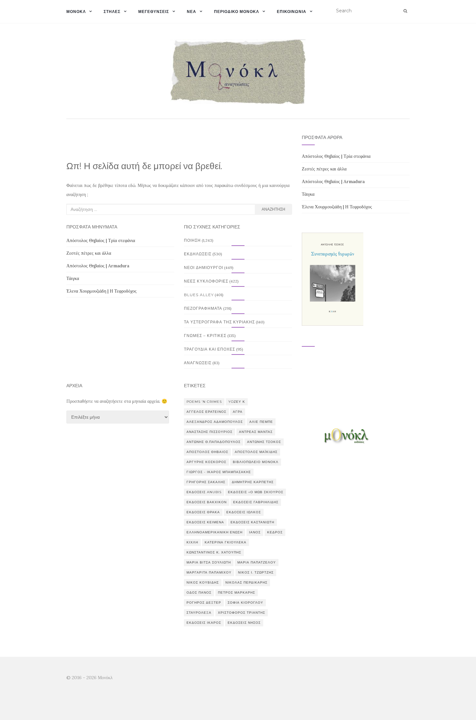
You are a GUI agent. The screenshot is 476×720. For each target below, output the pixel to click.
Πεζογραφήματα (203, 308)
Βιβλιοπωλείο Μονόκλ (255, 462)
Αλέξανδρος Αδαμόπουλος (215, 422)
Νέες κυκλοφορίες (206, 281)
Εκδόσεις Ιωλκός (243, 512)
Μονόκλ (76, 11)
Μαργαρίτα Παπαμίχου (209, 572)
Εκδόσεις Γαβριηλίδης (255, 502)
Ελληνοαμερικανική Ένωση (215, 532)
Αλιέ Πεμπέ (261, 422)
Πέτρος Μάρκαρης (236, 592)
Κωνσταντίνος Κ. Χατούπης (214, 552)
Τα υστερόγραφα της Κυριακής (219, 321)
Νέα (191, 11)
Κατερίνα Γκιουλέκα (225, 542)
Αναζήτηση (273, 209)
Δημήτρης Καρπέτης (253, 482)
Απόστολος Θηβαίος (207, 452)
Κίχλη (192, 542)
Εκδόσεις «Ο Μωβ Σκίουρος (255, 492)
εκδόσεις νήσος (244, 623)
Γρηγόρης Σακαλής (206, 482)
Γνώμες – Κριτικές (205, 335)
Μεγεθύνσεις (153, 11)
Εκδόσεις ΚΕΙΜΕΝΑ (205, 522)
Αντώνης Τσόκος (264, 442)
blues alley (199, 294)
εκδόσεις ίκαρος (204, 623)
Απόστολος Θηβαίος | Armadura (97, 266)
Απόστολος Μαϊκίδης (256, 452)
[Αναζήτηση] (405, 11)
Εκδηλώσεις (197, 253)
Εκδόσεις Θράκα (203, 512)
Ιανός (255, 532)
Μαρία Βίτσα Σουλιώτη (209, 562)
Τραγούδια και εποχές (209, 349)
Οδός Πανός (199, 592)
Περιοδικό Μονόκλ (236, 11)
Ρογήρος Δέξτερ (204, 602)
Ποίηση (192, 240)
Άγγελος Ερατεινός (206, 412)
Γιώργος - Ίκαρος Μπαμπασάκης (219, 472)
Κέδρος (275, 532)
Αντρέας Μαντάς (256, 432)
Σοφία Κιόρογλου (245, 602)
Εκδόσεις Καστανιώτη (252, 522)
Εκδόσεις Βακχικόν (207, 502)
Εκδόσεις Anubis (204, 492)
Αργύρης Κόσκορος (206, 462)
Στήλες (112, 11)
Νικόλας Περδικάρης (246, 582)
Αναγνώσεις (197, 362)
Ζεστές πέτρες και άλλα (88, 253)
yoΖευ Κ (236, 402)
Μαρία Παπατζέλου (256, 562)
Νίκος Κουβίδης (203, 582)
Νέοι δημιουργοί (203, 267)
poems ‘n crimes (204, 402)
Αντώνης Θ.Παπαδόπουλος (214, 442)
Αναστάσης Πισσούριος (209, 432)
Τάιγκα (72, 278)
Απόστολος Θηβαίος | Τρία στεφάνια (100, 240)
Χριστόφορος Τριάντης (241, 612)
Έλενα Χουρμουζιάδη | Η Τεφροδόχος (101, 291)
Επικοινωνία (291, 11)
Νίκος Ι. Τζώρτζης (256, 572)
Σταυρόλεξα (199, 612)
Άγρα (238, 412)
